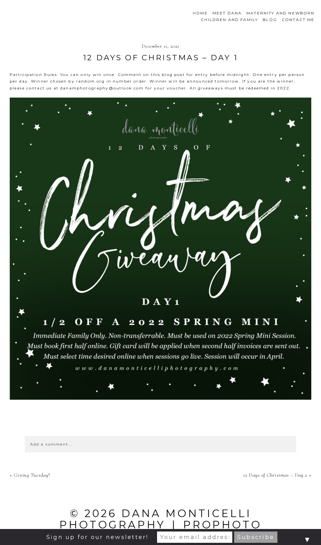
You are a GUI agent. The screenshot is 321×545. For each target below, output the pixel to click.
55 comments (160, 423)
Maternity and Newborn (280, 13)
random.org (90, 81)
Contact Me (298, 19)
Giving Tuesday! (32, 475)
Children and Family (229, 19)
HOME (200, 13)
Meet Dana (227, 13)
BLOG (270, 19)
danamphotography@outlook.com (102, 88)
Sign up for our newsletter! (97, 537)
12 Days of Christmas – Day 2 (275, 475)
